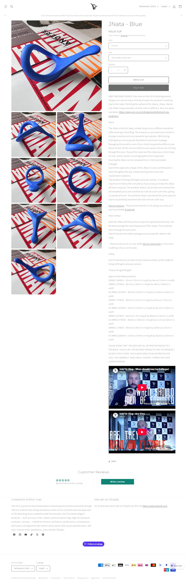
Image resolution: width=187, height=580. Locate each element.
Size (110, 52)
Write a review (117, 481)
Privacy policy (56, 578)
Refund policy (43, 578)
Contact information (109, 578)
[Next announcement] (182, 15)
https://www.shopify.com (155, 506)
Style (110, 40)
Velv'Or (19, 578)
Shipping (124, 35)
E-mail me (130, 209)
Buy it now (139, 87)
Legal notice (95, 578)
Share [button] (113, 461)
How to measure (116, 205)
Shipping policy (82, 578)
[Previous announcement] (5, 15)
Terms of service (69, 578)
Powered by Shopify (29, 578)
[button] (6, 7)
